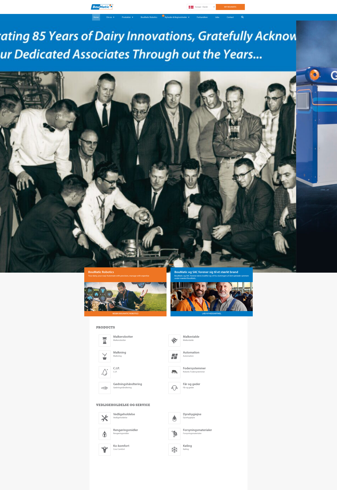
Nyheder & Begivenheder (176, 17)
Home (96, 17)
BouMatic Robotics (149, 17)
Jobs (217, 17)
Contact (230, 17)
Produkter (126, 17)
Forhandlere (202, 17)
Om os (109, 17)
